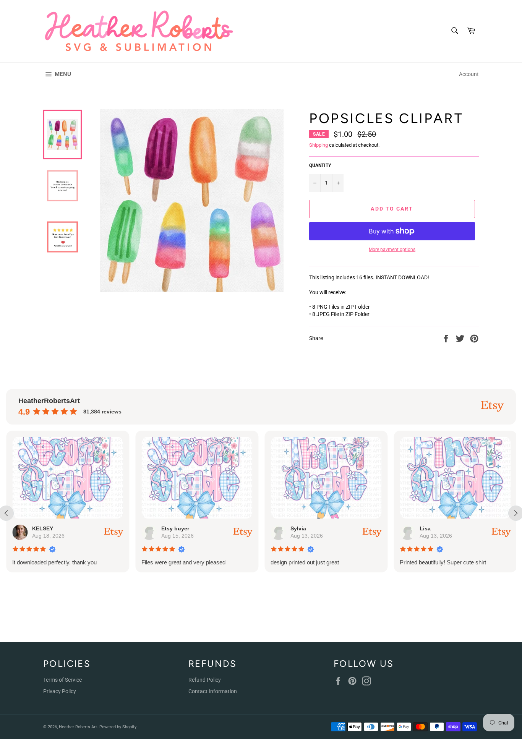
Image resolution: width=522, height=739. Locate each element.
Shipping (318, 145)
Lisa (425, 528)
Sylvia (298, 528)
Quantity (320, 165)
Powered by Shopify (117, 726)
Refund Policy (204, 680)
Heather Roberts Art (78, 726)
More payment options (392, 249)
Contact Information (212, 691)
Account (469, 74)
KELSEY (42, 528)
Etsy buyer (175, 528)
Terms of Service (62, 680)
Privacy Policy (59, 691)
